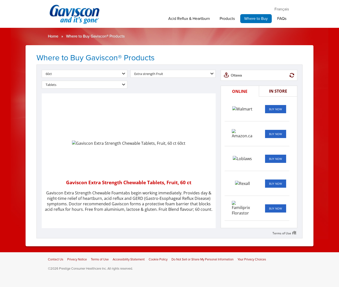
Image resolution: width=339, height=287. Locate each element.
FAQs (281, 18)
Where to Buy (256, 18)
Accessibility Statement (129, 259)
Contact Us (55, 259)
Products (227, 18)
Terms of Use (100, 259)
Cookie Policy (158, 259)
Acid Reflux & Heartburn (189, 18)
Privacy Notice (77, 259)
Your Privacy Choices (251, 259)
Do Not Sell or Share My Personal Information (202, 259)
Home (53, 36)
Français (281, 9)
